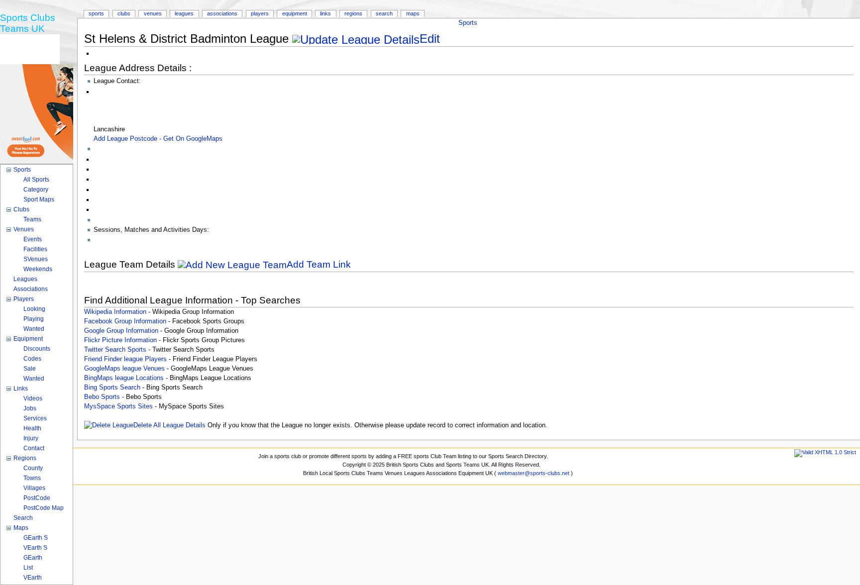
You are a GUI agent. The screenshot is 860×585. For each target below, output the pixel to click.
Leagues (184, 13)
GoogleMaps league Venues (124, 368)
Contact (33, 448)
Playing (33, 318)
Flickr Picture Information (120, 340)
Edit (430, 38)
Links (325, 13)
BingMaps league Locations (124, 378)
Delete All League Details (169, 425)
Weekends (37, 269)
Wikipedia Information (115, 311)
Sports (467, 22)
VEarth (32, 577)
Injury (30, 438)
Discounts (36, 348)
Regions (353, 13)
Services (35, 418)
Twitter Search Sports (115, 349)
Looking (34, 308)
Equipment (294, 13)
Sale (29, 368)
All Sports (36, 179)
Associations (222, 13)
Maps (413, 13)
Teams (32, 219)
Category (35, 189)
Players (260, 13)
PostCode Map (43, 507)
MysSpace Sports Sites (118, 406)
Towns (32, 478)
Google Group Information (121, 330)
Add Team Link (319, 264)
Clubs (123, 13)
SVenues (35, 259)
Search (384, 13)
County (33, 468)
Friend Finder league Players (125, 359)
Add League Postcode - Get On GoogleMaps (158, 138)
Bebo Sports (102, 396)
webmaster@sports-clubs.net (533, 473)
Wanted (33, 328)
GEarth (32, 557)
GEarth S (35, 537)
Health (32, 428)
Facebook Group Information (125, 321)
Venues (153, 13)
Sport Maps (38, 199)
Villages (34, 488)
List (28, 567)
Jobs (29, 408)
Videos (32, 398)
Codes (32, 358)
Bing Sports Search (112, 387)
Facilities (35, 249)
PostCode (36, 497)
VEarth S (35, 547)
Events (32, 239)
